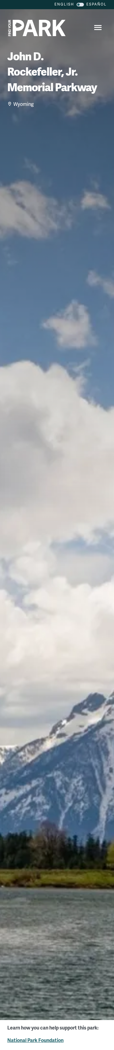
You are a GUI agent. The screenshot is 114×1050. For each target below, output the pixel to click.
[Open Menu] (97, 28)
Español (96, 4)
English (64, 4)
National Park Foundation (35, 1040)
